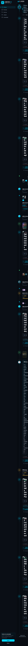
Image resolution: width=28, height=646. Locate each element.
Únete (8, 640)
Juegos (5, 14)
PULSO (26, 46)
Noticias (5, 9)
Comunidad (6, 17)
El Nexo (5, 7)
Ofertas (5, 12)
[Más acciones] (26, 56)
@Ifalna (26, 361)
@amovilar (25, 293)
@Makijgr (24, 469)
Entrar (8, 643)
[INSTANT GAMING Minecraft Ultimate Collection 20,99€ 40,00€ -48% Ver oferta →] (24, 226)
